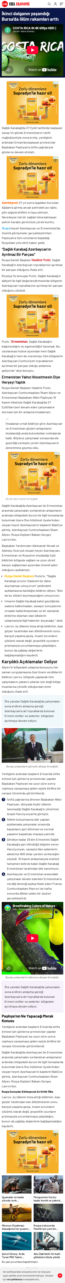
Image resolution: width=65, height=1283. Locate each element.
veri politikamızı (14, 1279)
